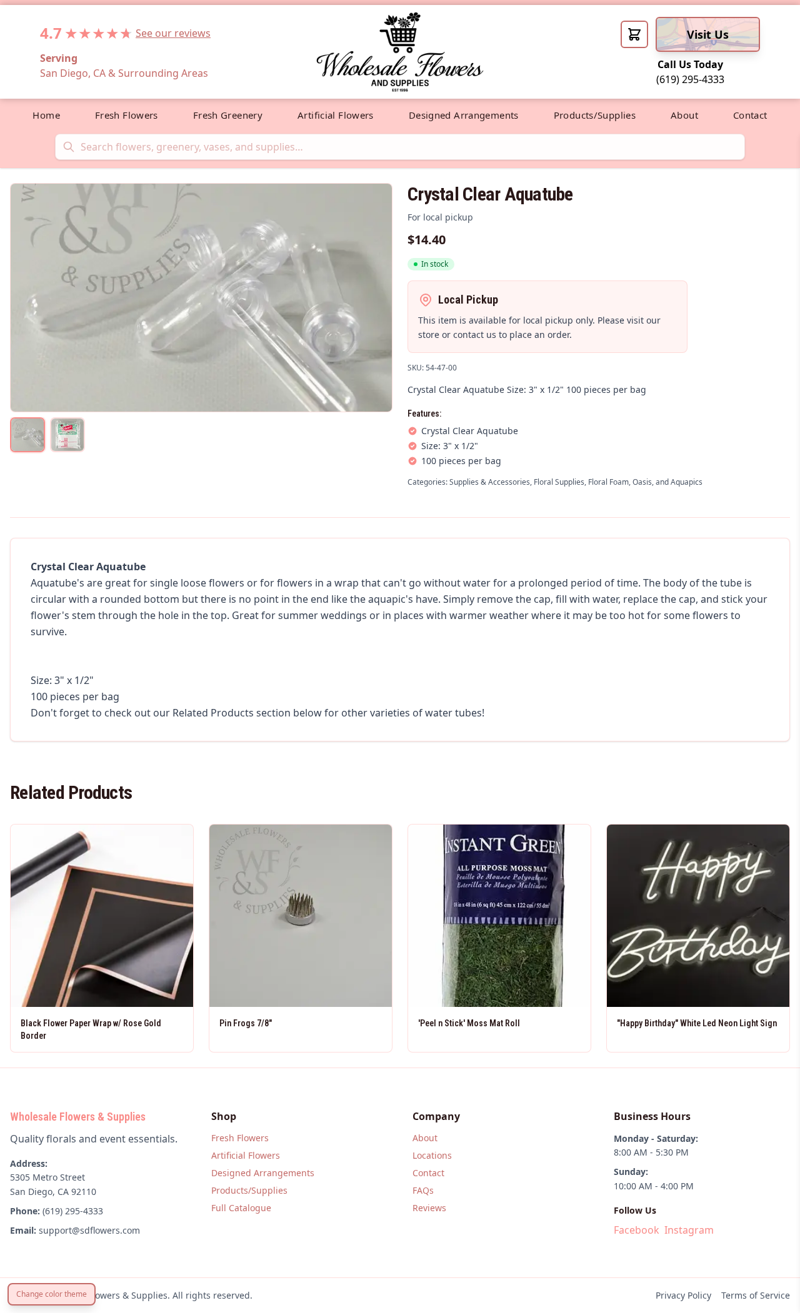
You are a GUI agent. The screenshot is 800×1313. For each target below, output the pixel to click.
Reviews (429, 1208)
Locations (432, 1155)
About (684, 115)
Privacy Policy (683, 1295)
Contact (750, 115)
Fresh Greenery (227, 115)
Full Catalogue (241, 1208)
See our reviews (173, 33)
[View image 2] (67, 434)
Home (46, 115)
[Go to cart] (634, 34)
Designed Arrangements (464, 115)
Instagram (689, 1230)
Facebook (636, 1230)
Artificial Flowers (336, 115)
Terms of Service (755, 1295)
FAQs (423, 1190)
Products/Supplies (595, 115)
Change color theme (51, 1294)
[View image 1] (27, 434)
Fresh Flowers (126, 115)
